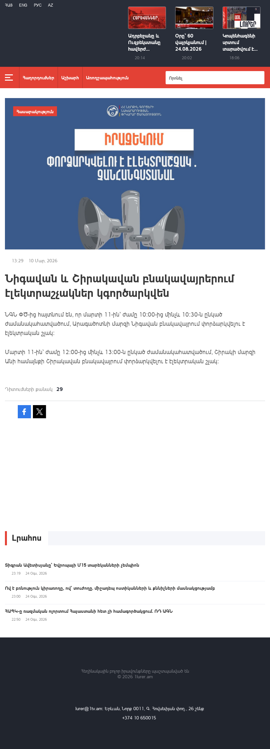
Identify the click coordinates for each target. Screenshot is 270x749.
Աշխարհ (70, 77)
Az (50, 5)
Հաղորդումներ (38, 77)
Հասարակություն (35, 111)
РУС (37, 5)
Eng (23, 5)
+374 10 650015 (139, 717)
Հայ (9, 5)
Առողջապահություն (107, 77)
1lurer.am (143, 676)
